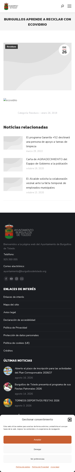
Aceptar (37, 440)
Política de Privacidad (40, 467)
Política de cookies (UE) (16, 343)
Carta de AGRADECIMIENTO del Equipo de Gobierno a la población (47, 161)
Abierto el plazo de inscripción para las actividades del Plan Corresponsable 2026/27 (43, 370)
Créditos (8, 350)
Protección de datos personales (21, 335)
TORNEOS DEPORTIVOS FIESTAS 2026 (37, 400)
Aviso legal (55, 467)
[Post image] (13, 143)
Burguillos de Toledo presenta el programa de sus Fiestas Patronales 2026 (43, 386)
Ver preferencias (37, 459)
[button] (70, 419)
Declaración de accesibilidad (19, 320)
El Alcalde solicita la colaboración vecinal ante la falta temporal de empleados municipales (46, 183)
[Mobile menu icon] (69, 6)
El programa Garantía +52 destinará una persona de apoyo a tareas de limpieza (48, 142)
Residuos (11, 47)
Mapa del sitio (11, 304)
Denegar (37, 449)
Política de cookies (23, 467)
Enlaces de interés (13, 297)
